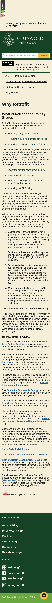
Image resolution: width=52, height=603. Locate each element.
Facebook (14, 573)
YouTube (14, 578)
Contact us (9, 547)
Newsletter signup (13, 552)
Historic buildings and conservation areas (26, 81)
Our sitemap (10, 541)
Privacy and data (12, 530)
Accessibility (10, 525)
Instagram (14, 585)
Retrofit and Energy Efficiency (20, 87)
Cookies (7, 536)
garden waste (28, 23)
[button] (44, 596)
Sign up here (33, 69)
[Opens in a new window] (2, 17)
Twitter (12, 567)
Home (6, 76)
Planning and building (24, 76)
